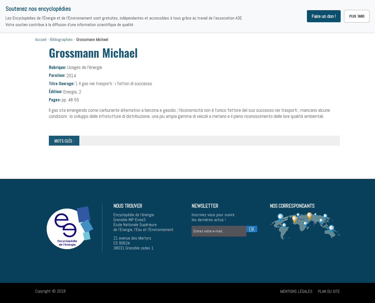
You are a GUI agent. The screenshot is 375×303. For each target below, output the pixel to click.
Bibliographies (61, 39)
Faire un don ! (324, 16)
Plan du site (329, 291)
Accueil (40, 39)
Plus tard (356, 16)
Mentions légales (296, 291)
